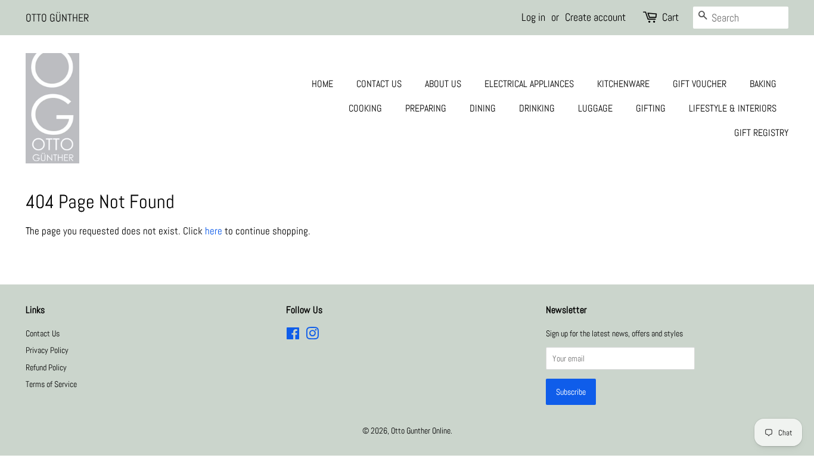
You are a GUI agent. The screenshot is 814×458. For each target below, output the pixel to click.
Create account (595, 17)
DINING (483, 108)
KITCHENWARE (623, 84)
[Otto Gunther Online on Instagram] (312, 335)
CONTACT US (379, 84)
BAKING (763, 84)
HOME (322, 84)
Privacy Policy (47, 350)
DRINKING (537, 108)
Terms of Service (51, 384)
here (213, 230)
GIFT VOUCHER (699, 84)
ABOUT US (443, 84)
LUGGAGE (595, 108)
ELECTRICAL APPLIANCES (529, 84)
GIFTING (651, 108)
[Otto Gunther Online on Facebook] (293, 335)
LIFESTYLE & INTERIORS (732, 108)
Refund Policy (46, 367)
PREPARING (425, 108)
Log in (533, 17)
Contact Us (43, 333)
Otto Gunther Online (421, 430)
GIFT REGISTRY (761, 132)
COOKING (365, 108)
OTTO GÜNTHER (57, 17)
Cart (670, 17)
